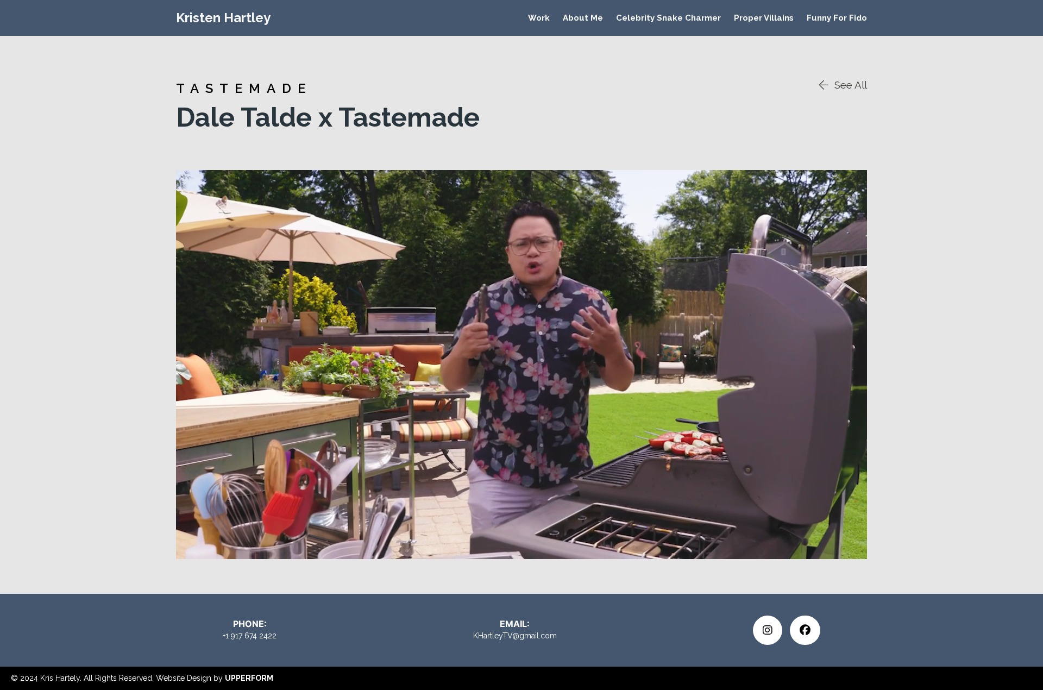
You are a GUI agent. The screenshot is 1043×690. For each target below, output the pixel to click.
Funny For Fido (837, 18)
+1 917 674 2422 (250, 635)
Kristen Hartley (223, 18)
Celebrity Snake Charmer (668, 18)
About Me (583, 18)
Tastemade (244, 88)
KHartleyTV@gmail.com (515, 635)
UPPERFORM (249, 678)
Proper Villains (764, 18)
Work (539, 18)
